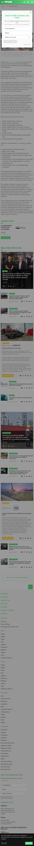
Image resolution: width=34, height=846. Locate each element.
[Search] (32, 2)
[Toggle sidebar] (2, 2)
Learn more (27, 44)
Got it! (29, 843)
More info (4, 843)
